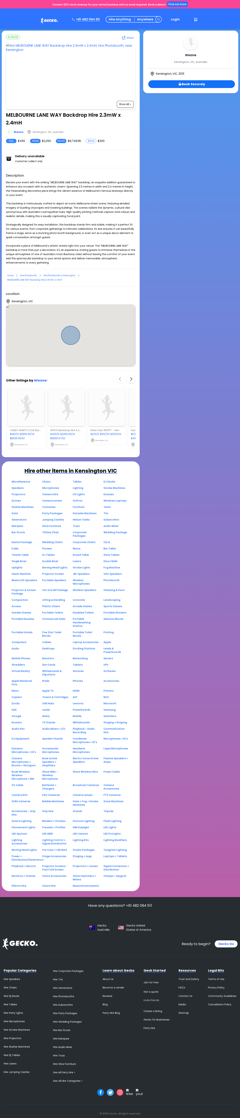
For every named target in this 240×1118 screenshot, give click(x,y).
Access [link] (16, 606)
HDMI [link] (76, 691)
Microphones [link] (50, 488)
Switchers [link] (109, 716)
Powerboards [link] (81, 710)
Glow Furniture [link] (51, 526)
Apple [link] (107, 642)
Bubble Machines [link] (53, 801)
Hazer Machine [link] (21, 574)
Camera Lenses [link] (52, 500)
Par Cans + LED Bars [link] (54, 850)
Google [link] (16, 716)
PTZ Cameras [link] (112, 795)
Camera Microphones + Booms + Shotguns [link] (24, 762)
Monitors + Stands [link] (23, 876)
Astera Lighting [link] (21, 821)
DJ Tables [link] (48, 555)
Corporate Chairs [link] (84, 542)
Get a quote (151, 992)
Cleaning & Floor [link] (114, 590)
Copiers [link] (17, 697)
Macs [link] (15, 691)
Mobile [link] (77, 716)
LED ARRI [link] (47, 833)
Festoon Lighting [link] (84, 821)
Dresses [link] (108, 494)
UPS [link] (105, 664)
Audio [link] (15, 648)
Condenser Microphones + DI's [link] (85, 740)
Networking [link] (80, 658)
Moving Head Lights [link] (54, 567)
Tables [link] (77, 481)
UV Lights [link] (79, 494)
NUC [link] (106, 697)
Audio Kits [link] (18, 729)
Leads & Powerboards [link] (112, 650)
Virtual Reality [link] (21, 671)
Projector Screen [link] (53, 574)
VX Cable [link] (17, 785)
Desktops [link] (48, 648)
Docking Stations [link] (84, 648)
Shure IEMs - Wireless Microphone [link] (50, 775)
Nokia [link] (46, 716)
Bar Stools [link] (18, 532)
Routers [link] (17, 722)
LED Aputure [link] (19, 833)
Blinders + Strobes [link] (54, 821)
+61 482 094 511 (88, 19)
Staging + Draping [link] (115, 722)
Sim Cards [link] (48, 664)
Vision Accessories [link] (54, 876)
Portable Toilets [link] (52, 612)
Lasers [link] (77, 561)
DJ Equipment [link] (20, 738)
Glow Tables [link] (111, 555)
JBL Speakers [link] (81, 574)
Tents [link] (107, 507)
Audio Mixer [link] (111, 526)
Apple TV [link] (48, 691)
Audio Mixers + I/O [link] (53, 729)
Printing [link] (108, 632)
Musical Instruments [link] (86, 886)
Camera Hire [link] (50, 494)
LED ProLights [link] (112, 833)
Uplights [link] (17, 567)
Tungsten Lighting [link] (115, 850)
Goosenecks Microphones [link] (50, 750)
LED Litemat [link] (80, 833)
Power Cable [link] (111, 771)
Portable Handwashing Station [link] (81, 622)
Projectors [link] (18, 494)
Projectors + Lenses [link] (85, 866)
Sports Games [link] (112, 606)
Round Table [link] (81, 555)
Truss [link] (76, 526)
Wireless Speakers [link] (84, 590)
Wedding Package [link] (115, 532)
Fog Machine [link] (111, 567)
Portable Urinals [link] (22, 632)
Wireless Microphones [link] (81, 581)
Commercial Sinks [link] (53, 619)
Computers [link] (19, 642)
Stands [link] (77, 811)
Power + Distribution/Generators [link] (28, 858)
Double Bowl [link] (50, 561)
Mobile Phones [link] (21, 658)
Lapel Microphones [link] (115, 748)
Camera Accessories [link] (111, 786)
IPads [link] (45, 681)
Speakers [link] (18, 488)
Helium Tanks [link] (81, 519)
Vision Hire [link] (49, 886)
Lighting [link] (78, 488)
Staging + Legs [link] (82, 856)
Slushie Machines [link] (23, 507)
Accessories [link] (111, 681)
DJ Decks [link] (109, 481)
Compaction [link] (20, 600)
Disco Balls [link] (110, 561)
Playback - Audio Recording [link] (84, 730)
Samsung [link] (109, 710)
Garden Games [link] (21, 612)
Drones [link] (16, 500)
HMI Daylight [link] (81, 827)
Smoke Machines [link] (114, 488)
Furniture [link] (79, 507)
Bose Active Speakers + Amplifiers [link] (49, 762)
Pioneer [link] (47, 548)
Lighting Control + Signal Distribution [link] (54, 841)
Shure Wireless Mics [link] (85, 771)
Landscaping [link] (111, 600)
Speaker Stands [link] (52, 738)
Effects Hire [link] (19, 886)
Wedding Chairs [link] (52, 542)
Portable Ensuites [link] (23, 619)
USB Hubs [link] (48, 703)
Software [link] (109, 671)
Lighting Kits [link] (81, 840)
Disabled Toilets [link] (83, 612)
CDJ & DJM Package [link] (55, 590)
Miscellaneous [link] (21, 481)
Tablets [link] (78, 664)
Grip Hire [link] (47, 811)
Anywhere (145, 19)
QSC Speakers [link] (112, 574)
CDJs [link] (106, 542)
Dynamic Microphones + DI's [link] (24, 750)
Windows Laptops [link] (115, 500)
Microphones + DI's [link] (115, 738)
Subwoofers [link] (111, 519)
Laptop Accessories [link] (86, 642)
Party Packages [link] (52, 513)
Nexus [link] (76, 548)
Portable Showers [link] (115, 612)
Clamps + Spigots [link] (114, 876)
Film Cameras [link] (51, 795)
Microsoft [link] (109, 703)
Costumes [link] (49, 507)
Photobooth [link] (111, 580)
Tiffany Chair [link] (50, 532)
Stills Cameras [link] (21, 801)
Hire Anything (120, 19)
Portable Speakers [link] (54, 580)
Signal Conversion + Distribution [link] (116, 867)
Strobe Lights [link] (81, 567)
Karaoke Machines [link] (85, 513)
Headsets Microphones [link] (81, 750)
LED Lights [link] (109, 827)
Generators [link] (19, 519)
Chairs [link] (46, 481)
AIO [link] (75, 697)
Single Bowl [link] (19, 561)
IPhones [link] (78, 681)
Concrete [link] (79, 600)
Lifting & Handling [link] (53, 600)
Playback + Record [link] (23, 866)
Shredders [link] (18, 664)
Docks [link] (16, 703)
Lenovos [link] (78, 703)
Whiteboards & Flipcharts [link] (52, 672)
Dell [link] (14, 710)
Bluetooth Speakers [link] (24, 580)
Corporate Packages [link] (80, 534)
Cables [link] (46, 642)
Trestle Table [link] (20, 555)
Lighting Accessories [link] (19, 841)
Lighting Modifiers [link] (115, 840)
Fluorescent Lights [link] (23, 827)
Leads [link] (46, 710)
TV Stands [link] (48, 722)
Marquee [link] (17, 526)
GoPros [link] (77, 500)
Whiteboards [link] (81, 722)
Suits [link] (15, 513)
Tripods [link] (108, 811)
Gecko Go (226, 944)
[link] (48, 21)
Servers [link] (108, 658)
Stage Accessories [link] (54, 856)
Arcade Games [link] (82, 606)
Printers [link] (108, 691)
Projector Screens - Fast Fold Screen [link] (54, 867)
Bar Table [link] (109, 548)
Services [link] (78, 671)
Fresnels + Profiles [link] (53, 827)
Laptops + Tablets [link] (115, 856)
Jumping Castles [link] (53, 519)
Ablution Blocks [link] (113, 619)
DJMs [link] (15, 548)
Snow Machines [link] (113, 801)
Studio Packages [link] (84, 850)
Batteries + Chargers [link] (49, 786)
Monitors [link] (48, 658)
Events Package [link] (22, 542)
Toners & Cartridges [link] (55, 697)
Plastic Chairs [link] (51, 606)
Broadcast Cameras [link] (86, 785)
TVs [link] (105, 513)
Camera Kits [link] (20, 795)
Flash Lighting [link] (112, 821)
